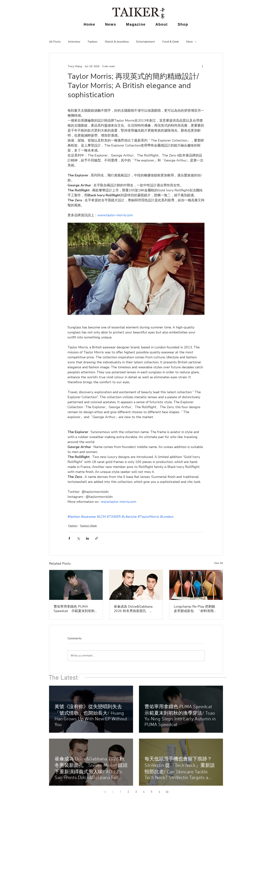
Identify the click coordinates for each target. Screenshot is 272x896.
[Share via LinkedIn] (87, 538)
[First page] (105, 792)
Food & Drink (170, 41)
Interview (74, 41)
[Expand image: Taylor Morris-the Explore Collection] (136, 269)
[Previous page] (112, 792)
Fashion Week (88, 526)
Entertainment (145, 41)
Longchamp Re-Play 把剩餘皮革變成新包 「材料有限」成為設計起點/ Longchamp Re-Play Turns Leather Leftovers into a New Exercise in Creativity (195, 608)
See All (218, 563)
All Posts (55, 41)
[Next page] (159, 792)
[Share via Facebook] (69, 538)
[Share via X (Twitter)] (78, 538)
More (189, 41)
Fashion (92, 41)
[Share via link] (96, 538)
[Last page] (167, 792)
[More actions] (202, 66)
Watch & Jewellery (117, 41)
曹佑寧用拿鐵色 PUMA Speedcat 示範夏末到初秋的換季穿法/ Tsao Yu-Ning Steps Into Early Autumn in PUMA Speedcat (76, 608)
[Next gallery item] (200, 269)
